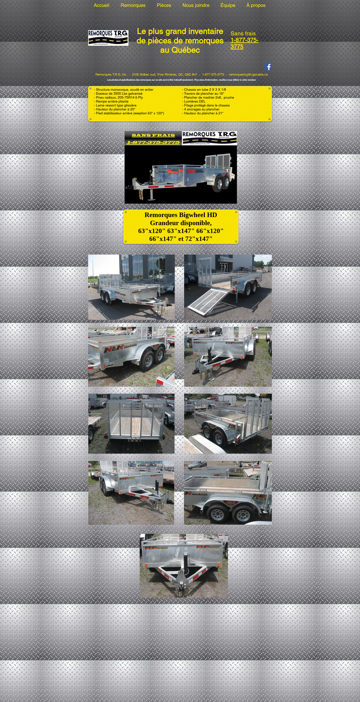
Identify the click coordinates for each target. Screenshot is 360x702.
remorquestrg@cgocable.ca (248, 74)
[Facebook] (268, 66)
